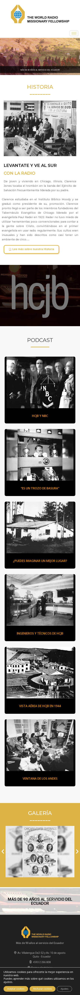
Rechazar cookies (42, 988)
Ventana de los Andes (40, 779)
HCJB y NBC (40, 416)
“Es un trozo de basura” (40, 488)
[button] (31, 249)
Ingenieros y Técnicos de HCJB (40, 633)
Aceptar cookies (15, 988)
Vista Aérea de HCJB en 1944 (40, 706)
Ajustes (64, 988)
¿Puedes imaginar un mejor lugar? (40, 561)
